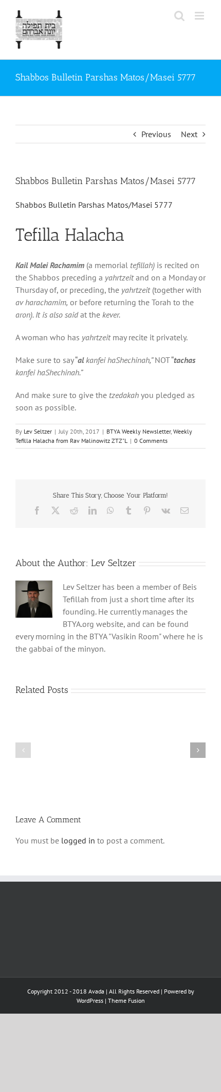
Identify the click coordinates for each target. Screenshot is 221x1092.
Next (189, 134)
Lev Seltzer (38, 431)
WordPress (90, 1000)
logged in (78, 840)
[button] (23, 750)
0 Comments (151, 440)
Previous (156, 134)
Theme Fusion (126, 1000)
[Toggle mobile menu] (200, 15)
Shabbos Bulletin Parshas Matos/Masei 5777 (94, 205)
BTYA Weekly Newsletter (138, 431)
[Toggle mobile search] (179, 15)
